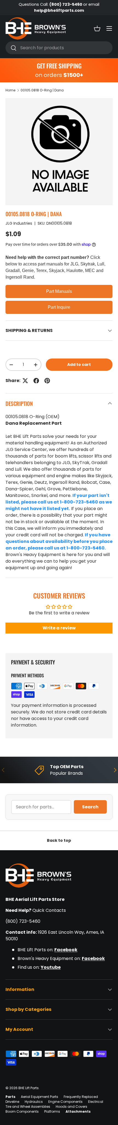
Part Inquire (59, 307)
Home (10, 90)
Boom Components (22, 1111)
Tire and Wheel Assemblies (27, 1106)
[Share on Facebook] (36, 380)
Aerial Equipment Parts (39, 1096)
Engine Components (65, 1101)
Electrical (95, 1101)
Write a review (59, 628)
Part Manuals (59, 291)
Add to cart (79, 364)
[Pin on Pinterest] (47, 380)
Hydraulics (34, 1101)
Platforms (52, 1111)
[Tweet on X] (25, 380)
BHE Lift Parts (28, 1088)
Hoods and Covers (71, 1106)
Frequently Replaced (81, 1096)
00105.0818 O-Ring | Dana (42, 90)
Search (90, 807)
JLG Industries (18, 223)
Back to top (59, 840)
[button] (97, 28)
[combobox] (59, 47)
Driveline (12, 1101)
